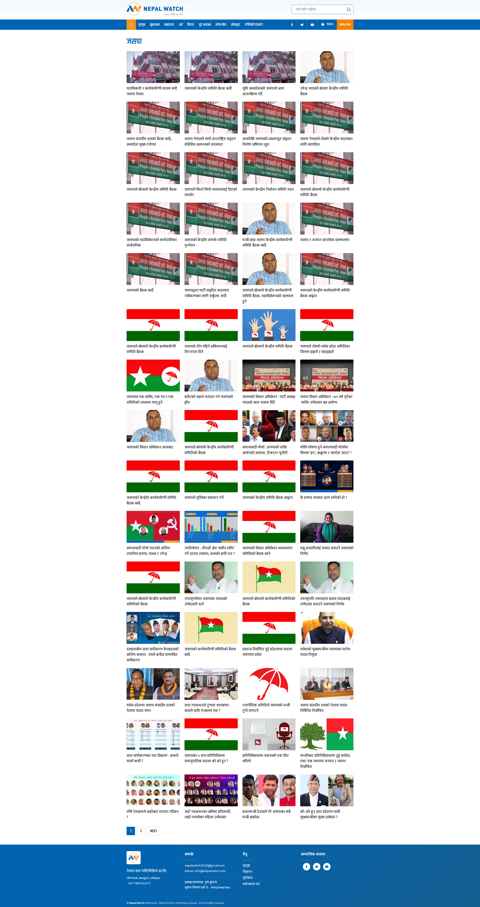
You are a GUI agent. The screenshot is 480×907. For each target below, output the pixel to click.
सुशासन (155, 24)
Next (153, 831)
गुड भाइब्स (205, 24)
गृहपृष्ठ (141, 24)
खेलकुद (235, 24)
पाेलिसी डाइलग (254, 24)
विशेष (330, 25)
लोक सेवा (220, 24)
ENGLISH (345, 24)
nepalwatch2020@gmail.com (205, 865)
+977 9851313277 (139, 883)
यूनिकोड (248, 878)
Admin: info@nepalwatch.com (205, 871)
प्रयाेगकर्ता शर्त (251, 884)
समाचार (169, 24)
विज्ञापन (247, 871)
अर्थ (181, 24)
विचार (190, 24)
